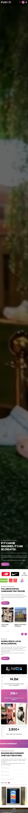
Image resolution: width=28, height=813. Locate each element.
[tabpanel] (7, 617)
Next (25, 634)
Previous (22, 634)
